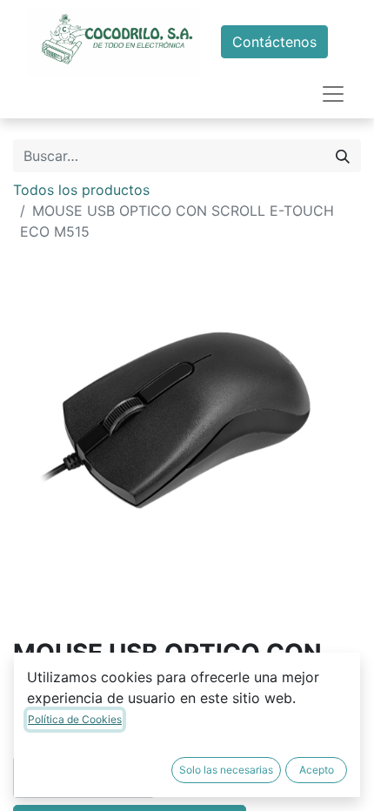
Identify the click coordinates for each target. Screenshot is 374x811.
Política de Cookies (75, 719)
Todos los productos (81, 189)
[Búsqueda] (342, 155)
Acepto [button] (316, 769)
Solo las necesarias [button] (226, 769)
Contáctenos (274, 41)
